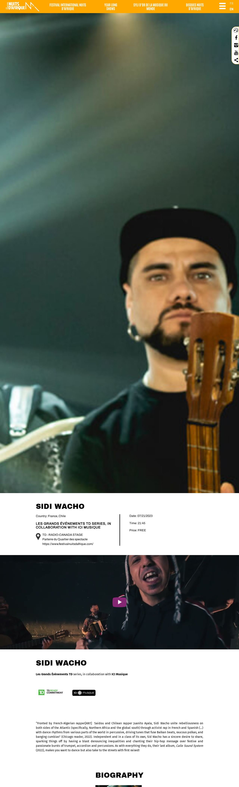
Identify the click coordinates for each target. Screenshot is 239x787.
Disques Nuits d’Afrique (195, 6)
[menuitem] (231, 3)
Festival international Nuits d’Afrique (67, 6)
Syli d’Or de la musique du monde (151, 6)
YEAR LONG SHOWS (110, 6)
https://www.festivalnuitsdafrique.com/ (67, 544)
